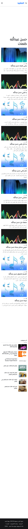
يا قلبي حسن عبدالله (20, 92)
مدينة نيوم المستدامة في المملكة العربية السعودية (11, 360)
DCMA (6, 526)
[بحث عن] (26, 3)
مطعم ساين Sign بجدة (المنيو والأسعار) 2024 (10, 346)
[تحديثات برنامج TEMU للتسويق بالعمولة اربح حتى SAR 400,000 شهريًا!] (22, 354)
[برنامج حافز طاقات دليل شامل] (22, 368)
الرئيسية (21, 523)
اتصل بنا (7, 523)
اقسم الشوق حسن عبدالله (18, 274)
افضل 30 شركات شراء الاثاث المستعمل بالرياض (10, 373)
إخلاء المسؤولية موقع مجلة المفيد (16, 526)
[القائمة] (2, 3)
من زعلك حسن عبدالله (19, 119)
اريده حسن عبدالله (21, 300)
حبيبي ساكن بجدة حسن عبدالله (16, 247)
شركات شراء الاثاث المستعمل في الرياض (9, 380)
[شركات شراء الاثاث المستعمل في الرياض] (22, 382)
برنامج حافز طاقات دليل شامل (10, 366)
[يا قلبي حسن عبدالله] (14, 81)
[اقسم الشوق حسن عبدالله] (14, 263)
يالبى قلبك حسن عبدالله (19, 65)
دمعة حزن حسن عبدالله (19, 222)
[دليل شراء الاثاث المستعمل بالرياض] (22, 389)
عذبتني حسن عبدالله (20, 197)
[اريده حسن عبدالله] (14, 289)
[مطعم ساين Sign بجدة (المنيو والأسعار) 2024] (22, 347)
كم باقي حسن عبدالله (19, 170)
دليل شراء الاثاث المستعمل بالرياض (11, 387)
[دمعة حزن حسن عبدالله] (14, 211)
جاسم (24, 63)
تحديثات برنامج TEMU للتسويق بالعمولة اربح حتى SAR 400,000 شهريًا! (9, 353)
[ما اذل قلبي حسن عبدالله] (14, 133)
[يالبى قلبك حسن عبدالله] (14, 55)
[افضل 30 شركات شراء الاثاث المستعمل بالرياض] (22, 375)
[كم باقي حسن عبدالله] (14, 160)
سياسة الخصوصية (14, 523)
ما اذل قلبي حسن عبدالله (18, 144)
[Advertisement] (14, 22)
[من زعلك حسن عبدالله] (14, 108)
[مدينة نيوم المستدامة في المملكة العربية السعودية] (22, 361)
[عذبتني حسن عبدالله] (14, 186)
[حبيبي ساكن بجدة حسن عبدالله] (14, 236)
